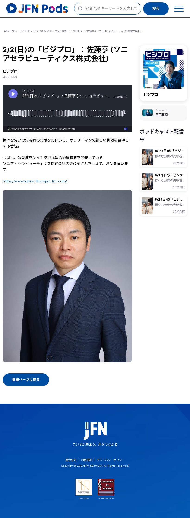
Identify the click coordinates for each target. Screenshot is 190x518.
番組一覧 (9, 31)
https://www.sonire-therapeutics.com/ (35, 181)
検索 (155, 8)
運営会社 (70, 460)
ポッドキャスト (42, 31)
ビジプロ (23, 31)
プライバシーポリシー (111, 460)
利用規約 (86, 460)
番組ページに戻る (26, 380)
